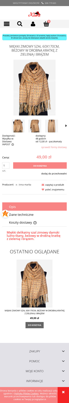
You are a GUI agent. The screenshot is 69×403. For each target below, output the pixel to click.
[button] (6, 24)
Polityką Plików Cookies (26, 393)
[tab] (34, 207)
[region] (34, 37)
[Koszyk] (46, 23)
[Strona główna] (34, 13)
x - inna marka (23, 184)
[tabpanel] (34, 236)
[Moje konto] (33, 24)
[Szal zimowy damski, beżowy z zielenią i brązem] (18, 125)
